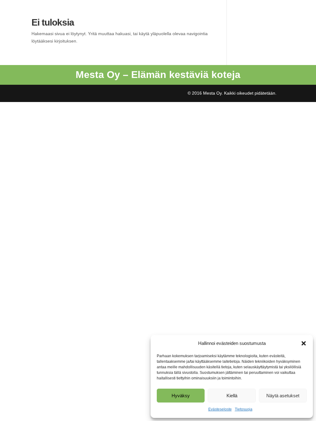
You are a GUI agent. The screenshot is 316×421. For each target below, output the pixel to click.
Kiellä (232, 395)
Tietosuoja (243, 409)
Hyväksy (181, 395)
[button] (304, 343)
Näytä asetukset (282, 395)
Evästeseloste (220, 409)
